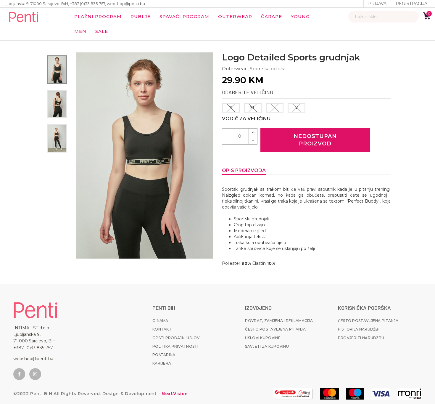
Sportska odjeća (268, 68)
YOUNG (300, 16)
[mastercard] (329, 393)
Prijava (377, 3)
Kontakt (162, 329)
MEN (80, 31)
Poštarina (163, 354)
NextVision (174, 393)
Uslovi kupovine (263, 338)
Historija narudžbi (358, 329)
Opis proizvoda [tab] (244, 170)
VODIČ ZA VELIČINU (246, 118)
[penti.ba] (23, 16)
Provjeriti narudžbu (361, 338)
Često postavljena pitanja (275, 329)
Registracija (411, 3)
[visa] (380, 393)
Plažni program (98, 16)
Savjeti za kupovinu (267, 346)
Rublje (140, 16)
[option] (57, 69)
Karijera (161, 363)
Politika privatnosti (175, 346)
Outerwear (235, 16)
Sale (101, 31)
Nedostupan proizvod (315, 140)
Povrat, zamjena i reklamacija (279, 320)
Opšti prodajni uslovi (176, 338)
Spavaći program (184, 16)
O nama (160, 320)
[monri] (293, 393)
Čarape (271, 16)
